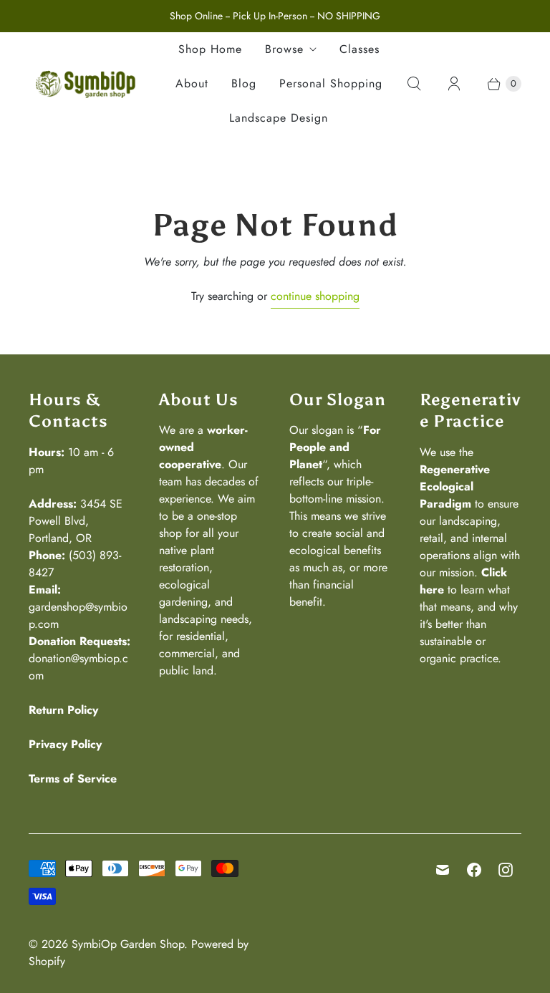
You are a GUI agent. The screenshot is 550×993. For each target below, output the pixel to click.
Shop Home (210, 49)
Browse (284, 49)
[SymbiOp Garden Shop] (86, 84)
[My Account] (454, 84)
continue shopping (315, 296)
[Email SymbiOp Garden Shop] (442, 870)
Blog (243, 83)
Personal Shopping (330, 83)
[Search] (414, 84)
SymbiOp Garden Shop (128, 944)
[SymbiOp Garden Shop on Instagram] (505, 870)
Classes (359, 49)
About (191, 83)
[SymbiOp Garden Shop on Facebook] (474, 870)
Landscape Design (278, 118)
